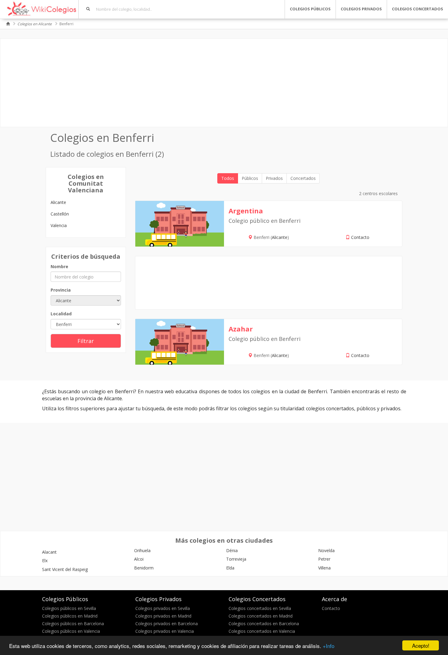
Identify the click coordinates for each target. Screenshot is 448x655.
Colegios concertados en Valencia (262, 631)
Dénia (232, 550)
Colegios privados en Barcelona (166, 623)
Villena (324, 568)
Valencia (59, 225)
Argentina (246, 210)
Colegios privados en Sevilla (162, 608)
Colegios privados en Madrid (163, 616)
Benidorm (144, 568)
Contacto (360, 237)
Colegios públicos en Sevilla (69, 608)
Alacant (49, 552)
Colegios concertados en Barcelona (264, 623)
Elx (45, 560)
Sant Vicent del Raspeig (65, 569)
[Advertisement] (224, 82)
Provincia (61, 290)
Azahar (241, 328)
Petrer (324, 559)
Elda (230, 568)
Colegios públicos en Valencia (71, 631)
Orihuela (142, 550)
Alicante (58, 202)
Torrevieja (236, 559)
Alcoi (139, 559)
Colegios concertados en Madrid (261, 616)
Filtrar (85, 341)
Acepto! (420, 645)
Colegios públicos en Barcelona (73, 623)
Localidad (61, 314)
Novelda (326, 550)
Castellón (60, 214)
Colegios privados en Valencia (164, 631)
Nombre (59, 266)
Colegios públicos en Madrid (70, 616)
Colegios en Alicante (34, 23)
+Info (328, 646)
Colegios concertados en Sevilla (260, 608)
